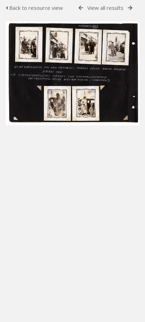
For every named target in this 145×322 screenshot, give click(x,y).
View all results (105, 7)
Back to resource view (35, 7)
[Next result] (130, 8)
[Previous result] (80, 8)
